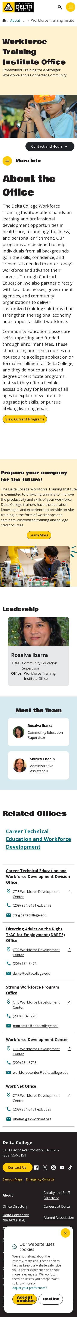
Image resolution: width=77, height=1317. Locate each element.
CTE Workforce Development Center (36, 894)
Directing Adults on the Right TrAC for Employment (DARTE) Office (35, 934)
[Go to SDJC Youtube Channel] (62, 1167)
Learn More (39, 535)
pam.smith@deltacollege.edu (35, 1025)
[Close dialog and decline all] (65, 1233)
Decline (51, 1299)
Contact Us (17, 1167)
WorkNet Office (21, 1086)
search (59, 7)
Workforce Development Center (37, 1039)
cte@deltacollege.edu (29, 915)
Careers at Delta (57, 1206)
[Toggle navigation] (70, 7)
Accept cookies (26, 1299)
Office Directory (15, 1206)
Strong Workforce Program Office (32, 989)
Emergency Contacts (40, 1179)
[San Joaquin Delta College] (29, 7)
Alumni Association (59, 1217)
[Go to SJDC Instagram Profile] (53, 1167)
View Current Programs (24, 419)
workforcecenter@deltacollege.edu (40, 1072)
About (15, 20)
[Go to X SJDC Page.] (45, 1167)
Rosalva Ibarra (29, 654)
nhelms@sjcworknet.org (32, 1119)
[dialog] (38, 1269)
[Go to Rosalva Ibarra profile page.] (38, 732)
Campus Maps (12, 1179)
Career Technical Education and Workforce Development (38, 839)
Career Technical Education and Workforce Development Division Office (38, 876)
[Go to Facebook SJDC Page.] (36, 1167)
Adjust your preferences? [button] (29, 1288)
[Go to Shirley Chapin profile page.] (38, 765)
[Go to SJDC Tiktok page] (70, 1167)
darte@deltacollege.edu (31, 973)
